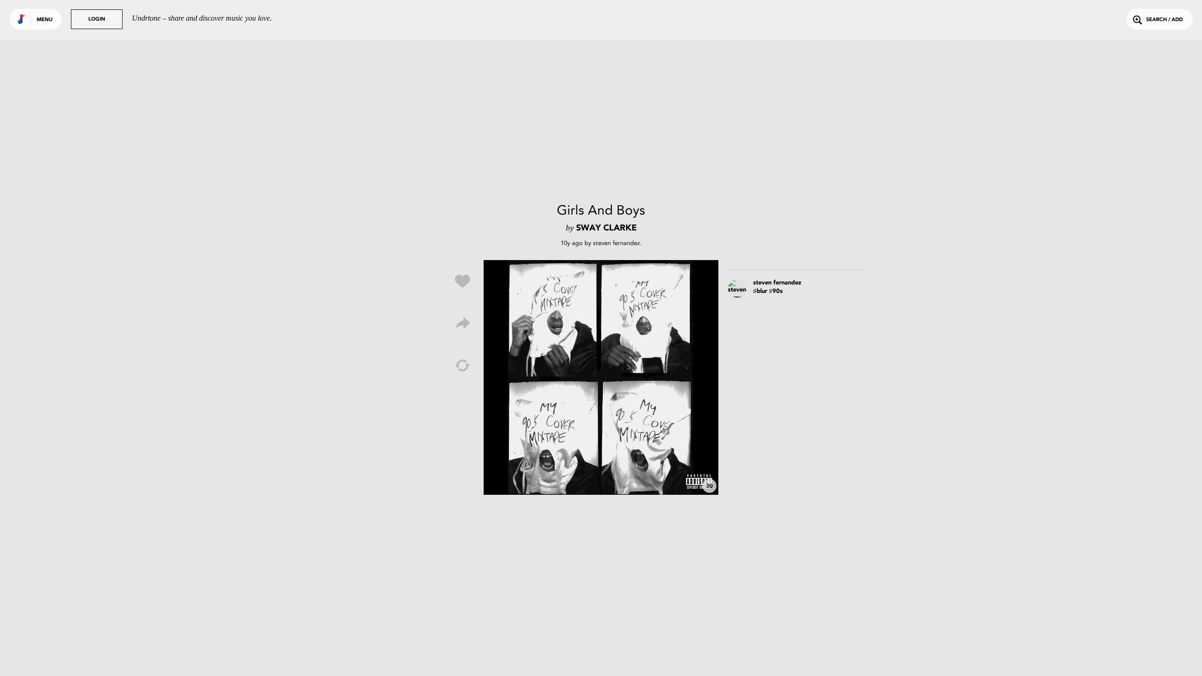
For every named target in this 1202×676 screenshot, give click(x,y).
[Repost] (462, 366)
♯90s (776, 291)
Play (601, 377)
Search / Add (1164, 20)
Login (96, 19)
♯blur (760, 291)
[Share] (462, 323)
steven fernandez (616, 242)
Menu (45, 20)
